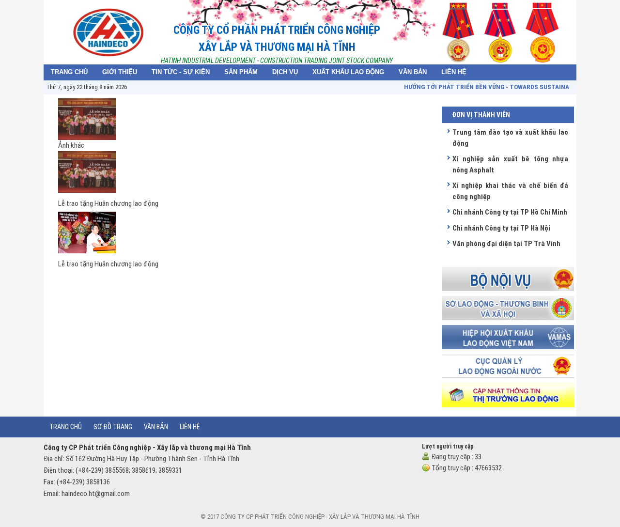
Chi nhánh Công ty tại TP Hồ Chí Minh (509, 212)
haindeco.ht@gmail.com (96, 493)
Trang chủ (65, 427)
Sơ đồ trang (112, 427)
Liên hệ (190, 427)
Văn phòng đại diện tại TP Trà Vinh (506, 243)
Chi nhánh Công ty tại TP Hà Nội (501, 228)
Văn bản (156, 427)
